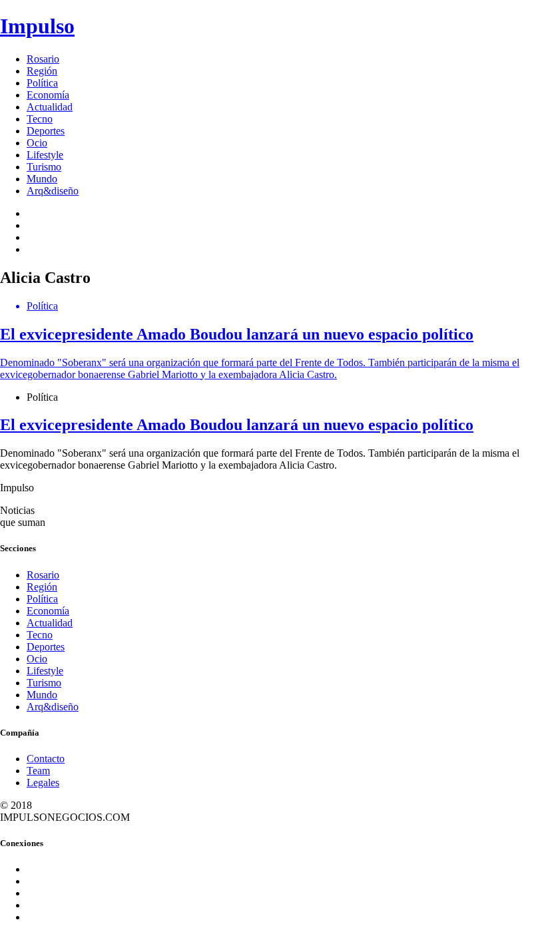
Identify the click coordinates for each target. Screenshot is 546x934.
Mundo (42, 178)
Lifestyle (45, 154)
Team (38, 770)
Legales (43, 782)
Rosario (43, 59)
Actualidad (50, 107)
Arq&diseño (53, 190)
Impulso (37, 26)
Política (42, 83)
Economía (48, 95)
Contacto (46, 758)
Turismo (44, 166)
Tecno (40, 118)
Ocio (37, 142)
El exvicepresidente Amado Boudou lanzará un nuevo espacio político (236, 424)
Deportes (46, 130)
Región (42, 71)
